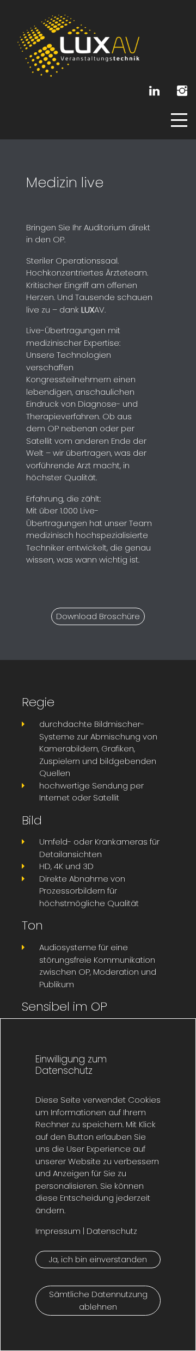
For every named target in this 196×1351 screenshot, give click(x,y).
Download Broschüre (98, 616)
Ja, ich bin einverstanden (98, 1259)
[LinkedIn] (154, 90)
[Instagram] (182, 90)
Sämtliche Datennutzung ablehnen (98, 1300)
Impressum (58, 1231)
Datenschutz (110, 1231)
